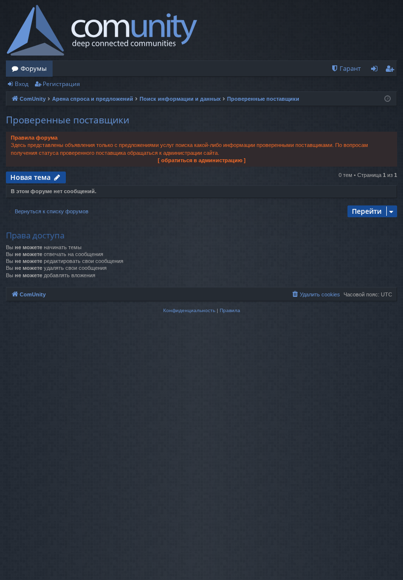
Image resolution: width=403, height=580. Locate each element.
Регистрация (61, 84)
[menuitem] (346, 68)
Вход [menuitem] (376, 70)
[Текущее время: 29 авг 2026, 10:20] (387, 99)
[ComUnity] (102, 30)
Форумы (34, 68)
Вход (22, 84)
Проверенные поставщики (67, 120)
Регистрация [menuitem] (391, 70)
